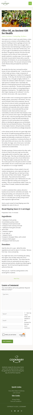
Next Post (16, 278)
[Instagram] (21, 411)
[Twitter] (18, 411)
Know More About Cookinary (16, 391)
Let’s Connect (16, 393)
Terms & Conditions (15, 401)
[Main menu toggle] (30, 3)
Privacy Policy (16, 399)
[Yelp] (11, 411)
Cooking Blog (16, 36)
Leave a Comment (7, 36)
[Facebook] (15, 411)
